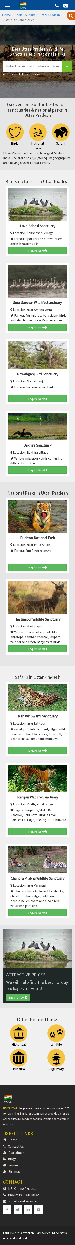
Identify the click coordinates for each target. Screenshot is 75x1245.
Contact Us (16, 1146)
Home (6, 15)
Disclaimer (16, 1152)
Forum (13, 1165)
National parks (37, 145)
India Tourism (25, 15)
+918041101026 (29, 1195)
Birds (14, 143)
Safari (60, 143)
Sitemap (15, 1171)
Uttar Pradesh (50, 15)
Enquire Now (36, 251)
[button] (8, 948)
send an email (28, 1201)
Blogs (12, 1159)
